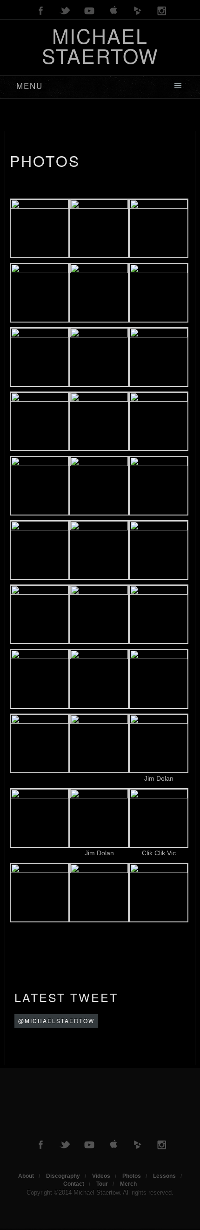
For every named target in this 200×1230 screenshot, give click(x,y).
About (26, 1176)
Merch (128, 1184)
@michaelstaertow (56, 1020)
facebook (41, 11)
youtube (89, 11)
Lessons (164, 1176)
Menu (29, 85)
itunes (113, 11)
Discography (63, 1176)
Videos (101, 1176)
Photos (45, 160)
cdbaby (138, 11)
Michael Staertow (100, 45)
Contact (73, 1184)
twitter (65, 11)
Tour (102, 1184)
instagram (162, 11)
